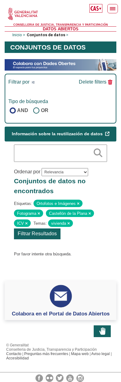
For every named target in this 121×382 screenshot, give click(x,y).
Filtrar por (19, 82)
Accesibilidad (17, 358)
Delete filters (92, 82)
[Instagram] (80, 377)
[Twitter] (60, 377)
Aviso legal (100, 354)
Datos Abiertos (60, 29)
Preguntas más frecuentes (46, 354)
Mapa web (80, 354)
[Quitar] (78, 204)
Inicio (17, 35)
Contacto (13, 354)
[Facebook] (39, 377)
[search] (98, 152)
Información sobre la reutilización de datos (58, 133)
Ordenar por (27, 171)
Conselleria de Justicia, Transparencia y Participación (60, 24)
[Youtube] (70, 377)
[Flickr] (50, 377)
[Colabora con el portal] (60, 64)
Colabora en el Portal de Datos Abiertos (61, 313)
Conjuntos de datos (46, 35)
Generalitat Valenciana (60, 14)
